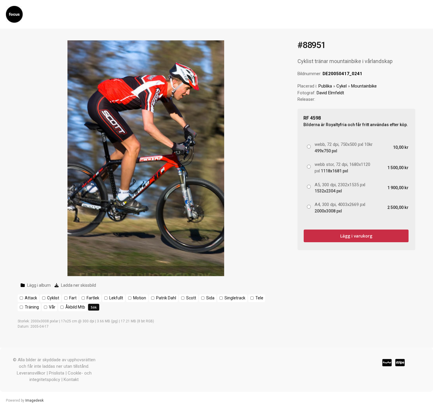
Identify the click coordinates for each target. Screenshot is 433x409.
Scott (191, 298)
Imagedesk (34, 400)
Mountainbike (364, 86)
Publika (325, 86)
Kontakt (71, 379)
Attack (31, 298)
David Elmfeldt (330, 92)
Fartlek (93, 298)
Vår (52, 307)
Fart (73, 298)
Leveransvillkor (31, 373)
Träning (32, 307)
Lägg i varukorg (356, 236)
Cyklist (53, 298)
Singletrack (234, 298)
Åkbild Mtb (75, 307)
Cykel (341, 86)
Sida (210, 298)
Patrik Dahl (166, 298)
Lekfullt (116, 298)
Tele (259, 298)
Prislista (56, 373)
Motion (139, 298)
